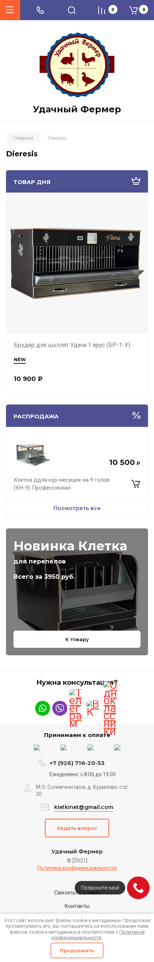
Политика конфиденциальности (77, 868)
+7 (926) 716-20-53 (77, 762)
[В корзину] (136, 484)
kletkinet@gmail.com (83, 807)
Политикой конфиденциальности (98, 935)
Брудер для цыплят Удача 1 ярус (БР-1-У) (72, 345)
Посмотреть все (77, 508)
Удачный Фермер (77, 109)
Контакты (77, 906)
